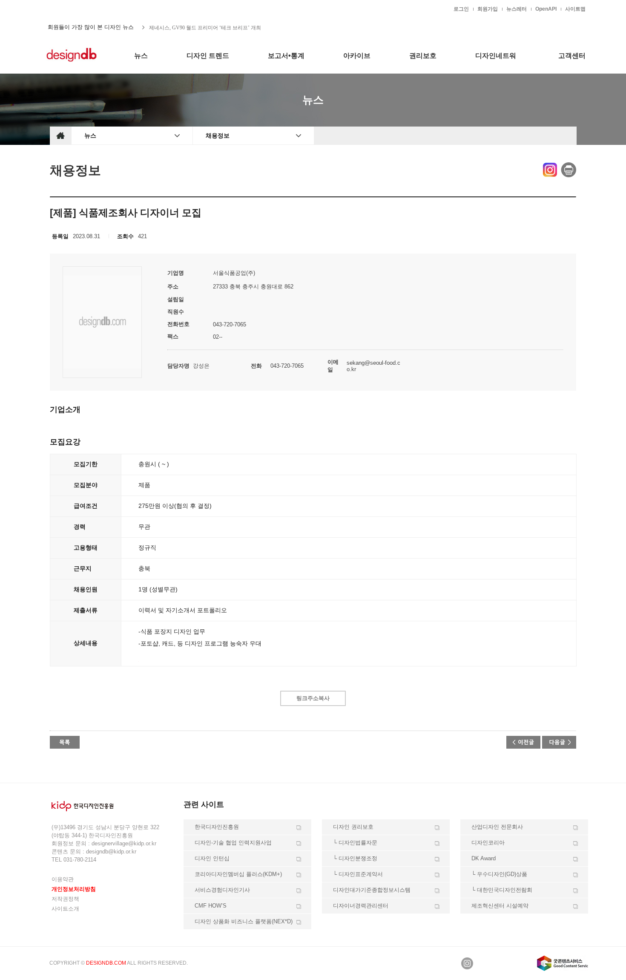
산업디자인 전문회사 (497, 827)
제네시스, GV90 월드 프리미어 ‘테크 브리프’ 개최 (205, 27)
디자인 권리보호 (353, 827)
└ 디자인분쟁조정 (355, 858)
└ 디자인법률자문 (355, 842)
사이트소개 (65, 908)
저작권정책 (65, 899)
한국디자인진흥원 (67, 9)
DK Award (483, 858)
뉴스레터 (516, 9)
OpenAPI (546, 9)
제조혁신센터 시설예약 (499, 905)
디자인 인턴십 (212, 858)
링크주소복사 (313, 698)
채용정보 (218, 135)
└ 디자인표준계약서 (358, 874)
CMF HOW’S (211, 905)
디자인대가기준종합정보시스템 (372, 890)
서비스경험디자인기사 (222, 890)
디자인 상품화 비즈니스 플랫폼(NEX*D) (244, 921)
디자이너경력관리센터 (360, 905)
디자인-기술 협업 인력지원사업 (233, 842)
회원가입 (487, 9)
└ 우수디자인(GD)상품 (499, 874)
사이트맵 (575, 9)
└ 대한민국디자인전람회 (501, 890)
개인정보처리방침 (74, 889)
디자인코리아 (488, 842)
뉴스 (90, 135)
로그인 (461, 9)
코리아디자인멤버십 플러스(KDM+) (238, 874)
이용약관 (63, 879)
